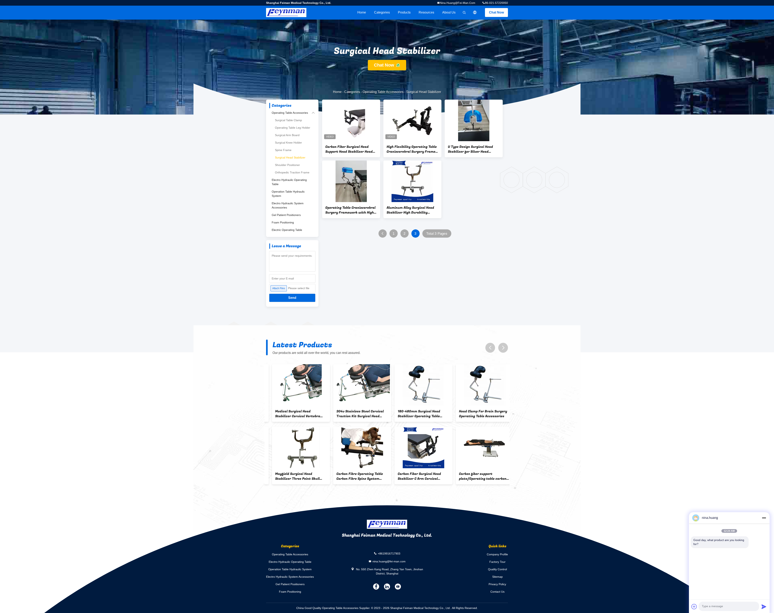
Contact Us (497, 591)
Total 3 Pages (436, 234)
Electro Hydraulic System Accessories (288, 205)
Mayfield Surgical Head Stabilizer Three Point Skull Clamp (291, 476)
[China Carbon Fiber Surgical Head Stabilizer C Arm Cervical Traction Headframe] (418, 447)
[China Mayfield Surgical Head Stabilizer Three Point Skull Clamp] (295, 447)
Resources (426, 12)
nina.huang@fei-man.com (457, 2)
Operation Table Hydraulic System (288, 193)
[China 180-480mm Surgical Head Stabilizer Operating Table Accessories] (418, 385)
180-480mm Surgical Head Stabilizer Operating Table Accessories (413, 414)
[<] (382, 233)
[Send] (764, 606)
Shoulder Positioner (287, 165)
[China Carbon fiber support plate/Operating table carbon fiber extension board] (479, 447)
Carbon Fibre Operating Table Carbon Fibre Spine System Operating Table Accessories (354, 476)
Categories (382, 12)
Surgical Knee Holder (288, 142)
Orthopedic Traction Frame (292, 172)
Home (361, 12)
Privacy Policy (497, 584)
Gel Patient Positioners (286, 215)
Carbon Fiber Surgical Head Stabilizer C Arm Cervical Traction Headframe (413, 476)
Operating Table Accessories (383, 92)
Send (292, 297)
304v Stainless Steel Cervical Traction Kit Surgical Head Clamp (354, 414)
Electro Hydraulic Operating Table (289, 182)
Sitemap (497, 576)
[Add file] (694, 606)
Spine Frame (283, 150)
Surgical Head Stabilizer (290, 157)
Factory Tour (497, 561)
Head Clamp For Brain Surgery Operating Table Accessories (477, 414)
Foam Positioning (283, 222)
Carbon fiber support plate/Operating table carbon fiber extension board (477, 476)
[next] (503, 348)
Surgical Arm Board (287, 135)
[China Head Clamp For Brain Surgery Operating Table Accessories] (479, 385)
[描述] (475, 12)
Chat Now (496, 12)
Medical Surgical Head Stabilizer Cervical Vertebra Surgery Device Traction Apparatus (291, 414)
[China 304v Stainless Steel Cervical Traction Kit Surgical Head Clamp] (356, 385)
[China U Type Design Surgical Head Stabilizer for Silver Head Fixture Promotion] (474, 120)
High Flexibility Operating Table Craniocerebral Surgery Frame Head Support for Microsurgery (412, 149)
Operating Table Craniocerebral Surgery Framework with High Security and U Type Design (350, 210)
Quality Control (497, 569)
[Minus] (764, 517)
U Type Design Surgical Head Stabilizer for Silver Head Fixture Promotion (470, 149)
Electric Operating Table (287, 229)
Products (404, 12)
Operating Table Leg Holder (292, 127)
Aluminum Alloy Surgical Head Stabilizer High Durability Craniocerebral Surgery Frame (411, 210)
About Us (449, 12)
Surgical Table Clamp (288, 120)
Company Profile (497, 554)
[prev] (490, 348)
